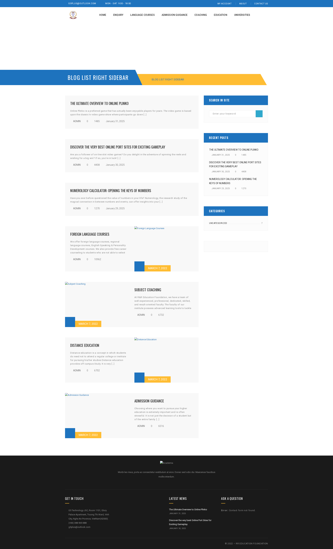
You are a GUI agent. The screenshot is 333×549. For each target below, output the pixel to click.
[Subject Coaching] (97, 304)
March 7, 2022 (157, 268)
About (243, 3)
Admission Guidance (149, 400)
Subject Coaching (147, 289)
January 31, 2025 (115, 121)
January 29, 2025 (115, 208)
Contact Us (261, 3)
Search (259, 113)
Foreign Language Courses (89, 234)
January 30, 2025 (115, 164)
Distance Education (84, 345)
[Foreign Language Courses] (166, 248)
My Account (224, 3)
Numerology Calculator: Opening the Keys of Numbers (110, 190)
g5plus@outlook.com (82, 3)
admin (77, 121)
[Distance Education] (166, 360)
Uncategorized (218, 223)
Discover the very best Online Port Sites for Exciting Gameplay (117, 147)
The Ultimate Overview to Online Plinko (99, 103)
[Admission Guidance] (97, 415)
